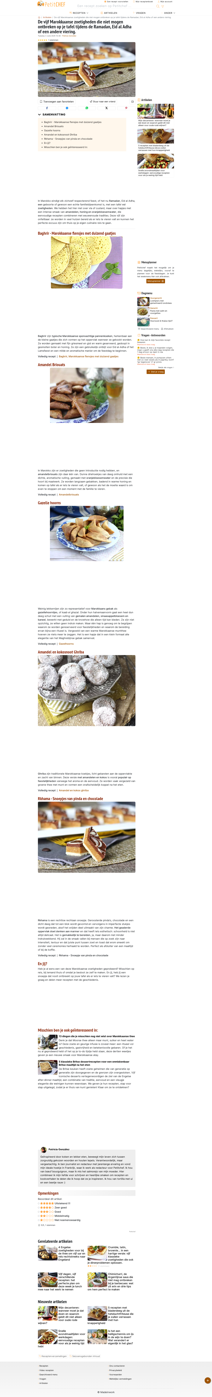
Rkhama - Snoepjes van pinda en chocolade (68, 138)
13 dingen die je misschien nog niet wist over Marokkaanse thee (97, 1036)
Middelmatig (61, 1215)
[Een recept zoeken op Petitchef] (157, 6)
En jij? (47, 142)
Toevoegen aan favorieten (58, 101)
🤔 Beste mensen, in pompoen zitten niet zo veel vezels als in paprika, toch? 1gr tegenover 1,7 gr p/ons (155, 360)
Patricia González (69, 36)
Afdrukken (168, 329)
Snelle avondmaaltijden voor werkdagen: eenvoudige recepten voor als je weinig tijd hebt (61, 1338)
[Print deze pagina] (133, 101)
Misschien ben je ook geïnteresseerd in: (66, 147)
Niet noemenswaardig (67, 1220)
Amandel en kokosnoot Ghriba (60, 134)
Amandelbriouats (69, 494)
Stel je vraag (157, 371)
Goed (57, 1211)
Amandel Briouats (54, 126)
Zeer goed (60, 1207)
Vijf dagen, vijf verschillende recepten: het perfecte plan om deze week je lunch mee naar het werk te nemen (60, 1281)
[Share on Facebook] (47, 108)
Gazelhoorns (66, 643)
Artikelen (110, 13)
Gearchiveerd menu (149, 329)
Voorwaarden (115, 1374)
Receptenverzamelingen (54, 1356)
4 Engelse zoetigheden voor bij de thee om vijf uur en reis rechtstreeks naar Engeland (71, 1253)
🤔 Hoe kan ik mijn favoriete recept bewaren (153, 341)
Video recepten (46, 1370)
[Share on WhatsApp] (87, 108)
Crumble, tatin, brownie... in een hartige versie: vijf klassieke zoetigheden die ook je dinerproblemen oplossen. (110, 1255)
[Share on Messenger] (67, 108)
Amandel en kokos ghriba (74, 790)
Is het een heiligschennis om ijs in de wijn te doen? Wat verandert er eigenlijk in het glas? (121, 1337)
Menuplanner (154, 281)
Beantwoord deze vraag (146, 345)
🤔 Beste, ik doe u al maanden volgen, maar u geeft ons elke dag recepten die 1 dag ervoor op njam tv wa (155, 350)
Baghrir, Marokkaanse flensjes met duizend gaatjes (89, 356)
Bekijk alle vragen (165, 367)
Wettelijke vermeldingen (120, 1379)
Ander (167, 13)
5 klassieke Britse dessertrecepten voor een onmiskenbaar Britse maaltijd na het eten (94, 1063)
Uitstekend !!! (62, 1203)
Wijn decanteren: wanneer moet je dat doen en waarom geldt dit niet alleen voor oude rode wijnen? (61, 1315)
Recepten (79, 13)
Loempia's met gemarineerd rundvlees (161, 302)
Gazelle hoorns (52, 130)
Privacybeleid (115, 1370)
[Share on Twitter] (106, 108)
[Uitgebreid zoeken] (162, 6)
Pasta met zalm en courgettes (158, 312)
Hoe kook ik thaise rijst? (161, 321)
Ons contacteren (117, 1366)
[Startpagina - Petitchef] (39, 17)
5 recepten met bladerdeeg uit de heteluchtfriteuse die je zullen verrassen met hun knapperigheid (110, 1315)
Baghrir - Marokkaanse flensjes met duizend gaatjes (72, 122)
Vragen (140, 13)
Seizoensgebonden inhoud (86, 1356)
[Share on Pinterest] (126, 108)
